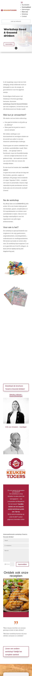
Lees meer (16, 607)
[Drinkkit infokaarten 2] (16, 309)
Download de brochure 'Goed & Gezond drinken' (15, 387)
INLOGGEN (25, 5)
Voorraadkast (26, 7)
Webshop (25, 14)
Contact (24, 16)
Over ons (25, 12)
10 (11, 616)
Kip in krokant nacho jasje (16, 583)
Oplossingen (26, 9)
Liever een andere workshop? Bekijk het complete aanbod (13, 652)
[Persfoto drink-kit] (16, 281)
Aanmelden (9, 44)
